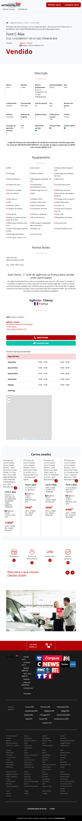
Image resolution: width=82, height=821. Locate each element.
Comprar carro (72, 4)
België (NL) (65, 711)
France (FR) (29, 707)
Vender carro (54, 4)
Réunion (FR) (45, 707)
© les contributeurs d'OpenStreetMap (33, 439)
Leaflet (20, 439)
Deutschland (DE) (63, 715)
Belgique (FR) (49, 711)
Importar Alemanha (26, 683)
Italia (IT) (29, 719)
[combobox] (38, 610)
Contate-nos (23, 9)
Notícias (26, 679)
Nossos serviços (9, 9)
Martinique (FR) (63, 707)
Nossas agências (25, 669)
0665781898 (42, 337)
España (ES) (28, 715)
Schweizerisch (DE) (61, 719)
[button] (8, 397)
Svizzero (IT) (47, 723)
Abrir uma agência (26, 675)
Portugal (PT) (45, 715)
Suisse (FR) (43, 719)
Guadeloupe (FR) (31, 711)
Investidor (27, 694)
